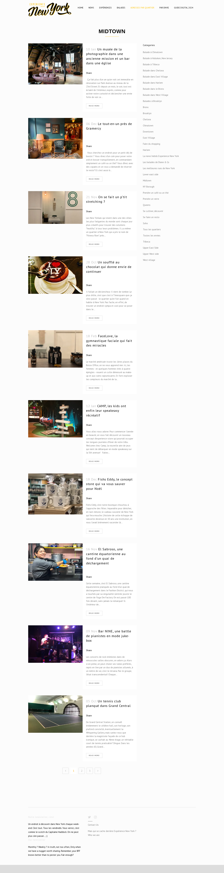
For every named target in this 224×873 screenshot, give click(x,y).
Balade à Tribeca (151, 64)
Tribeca (146, 241)
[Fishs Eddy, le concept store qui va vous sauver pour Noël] (55, 493)
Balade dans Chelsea (153, 70)
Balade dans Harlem (153, 82)
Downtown (148, 131)
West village (149, 260)
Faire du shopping (151, 143)
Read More (94, 106)
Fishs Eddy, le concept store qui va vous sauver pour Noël (109, 484)
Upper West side (151, 253)
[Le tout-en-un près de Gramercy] (55, 138)
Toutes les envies (151, 235)
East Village (149, 137)
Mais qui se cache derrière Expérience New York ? (112, 831)
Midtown (147, 180)
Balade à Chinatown (153, 52)
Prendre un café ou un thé (156, 192)
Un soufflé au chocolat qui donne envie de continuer (109, 267)
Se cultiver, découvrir (153, 211)
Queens (146, 205)
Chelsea (147, 119)
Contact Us (93, 824)
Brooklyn (147, 113)
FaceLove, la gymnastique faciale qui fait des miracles (109, 340)
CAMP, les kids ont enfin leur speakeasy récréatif (106, 410)
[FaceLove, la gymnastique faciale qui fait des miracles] (55, 349)
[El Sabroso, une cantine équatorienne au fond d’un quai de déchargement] (55, 562)
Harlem (146, 150)
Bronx (146, 107)
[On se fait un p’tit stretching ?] (55, 207)
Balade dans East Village (155, 76)
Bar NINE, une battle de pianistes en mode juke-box (108, 636)
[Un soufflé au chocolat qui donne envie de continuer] (55, 275)
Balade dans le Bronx (153, 88)
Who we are (94, 835)
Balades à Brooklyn (152, 101)
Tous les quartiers (152, 229)
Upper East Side (150, 247)
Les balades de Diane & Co (156, 162)
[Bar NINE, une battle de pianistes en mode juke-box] (55, 644)
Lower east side (150, 174)
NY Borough (148, 186)
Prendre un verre (151, 198)
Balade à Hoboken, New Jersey (157, 58)
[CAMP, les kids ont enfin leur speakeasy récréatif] (55, 419)
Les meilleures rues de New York (159, 168)
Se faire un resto (151, 217)
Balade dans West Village (155, 95)
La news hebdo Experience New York (161, 156)
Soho (145, 223)
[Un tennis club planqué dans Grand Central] (55, 714)
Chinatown (148, 125)
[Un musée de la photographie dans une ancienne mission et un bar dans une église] (55, 63)
